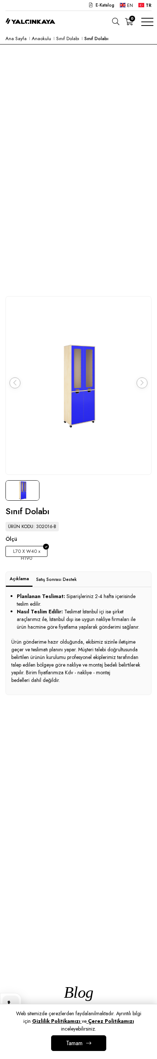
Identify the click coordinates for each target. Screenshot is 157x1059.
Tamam (74, 1043)
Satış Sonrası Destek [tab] (56, 579)
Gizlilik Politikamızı (57, 1021)
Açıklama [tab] (19, 578)
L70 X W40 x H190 (26, 552)
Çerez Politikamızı (110, 1021)
